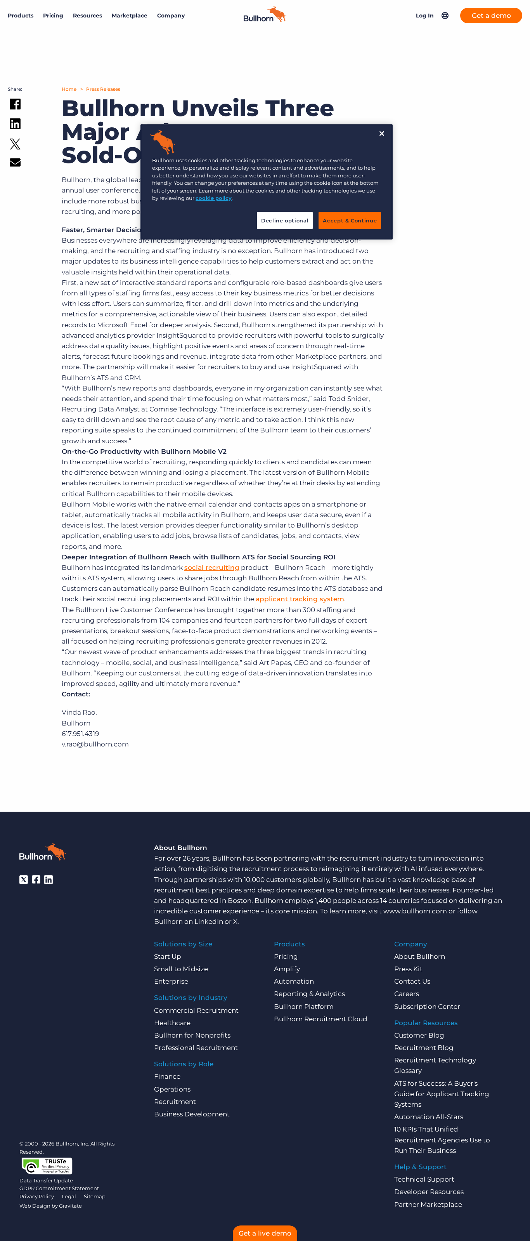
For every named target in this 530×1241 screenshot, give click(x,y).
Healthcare (172, 1023)
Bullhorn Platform (304, 1006)
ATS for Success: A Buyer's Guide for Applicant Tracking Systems (441, 1094)
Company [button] (171, 15)
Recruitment (175, 1102)
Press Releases (103, 89)
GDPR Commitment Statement (59, 1188)
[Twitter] (23, 879)
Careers (406, 994)
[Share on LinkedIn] (15, 125)
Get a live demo (265, 1233)
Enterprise (171, 981)
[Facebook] (36, 879)
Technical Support (424, 1179)
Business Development (192, 1114)
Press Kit (408, 969)
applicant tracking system (300, 599)
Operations (172, 1089)
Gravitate (70, 1206)
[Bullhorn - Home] (42, 853)
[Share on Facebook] (15, 106)
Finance (167, 1076)
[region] (266, 182)
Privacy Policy (36, 1196)
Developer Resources (429, 1192)
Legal (69, 1196)
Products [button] (20, 15)
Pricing (53, 15)
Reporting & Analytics (309, 994)
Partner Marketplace (428, 1204)
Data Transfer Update (46, 1180)
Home (69, 89)
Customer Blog (419, 1035)
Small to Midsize (181, 969)
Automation (294, 981)
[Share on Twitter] (15, 146)
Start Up (167, 956)
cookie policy (214, 198)
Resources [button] (87, 15)
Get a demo (491, 15)
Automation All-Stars (428, 1117)
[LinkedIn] (48, 879)
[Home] (265, 20)
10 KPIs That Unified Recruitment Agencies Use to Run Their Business (442, 1139)
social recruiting (211, 567)
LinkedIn (208, 921)
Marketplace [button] (129, 15)
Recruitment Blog (424, 1048)
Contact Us (412, 981)
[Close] (381, 133)
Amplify (287, 969)
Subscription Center (427, 1006)
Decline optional (284, 220)
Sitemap (95, 1196)
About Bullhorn (419, 956)
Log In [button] (425, 15)
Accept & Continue (350, 220)
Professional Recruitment (196, 1048)
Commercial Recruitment (196, 1010)
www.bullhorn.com (415, 911)
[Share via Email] (15, 164)
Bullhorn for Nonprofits (192, 1035)
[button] (445, 15)
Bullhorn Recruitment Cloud (320, 1019)
